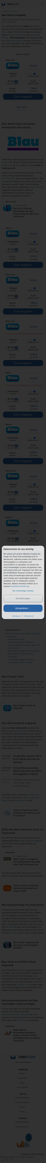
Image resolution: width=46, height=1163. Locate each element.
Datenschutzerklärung (19, 586)
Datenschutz (29, 616)
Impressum (16, 616)
